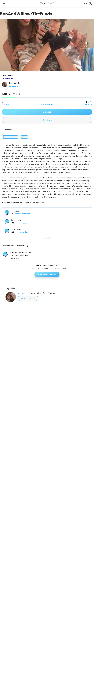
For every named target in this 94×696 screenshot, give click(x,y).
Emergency (8, 130)
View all (47, 238)
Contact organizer (28, 298)
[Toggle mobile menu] (4, 3)
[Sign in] (90, 3)
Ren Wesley (23, 293)
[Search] (85, 3)
